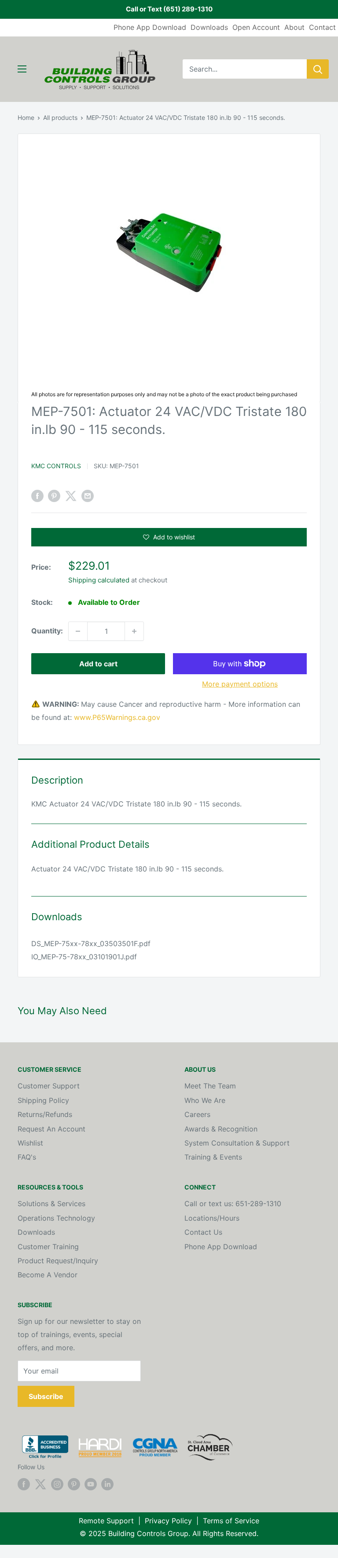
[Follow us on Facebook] (24, 1484)
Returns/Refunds (45, 1114)
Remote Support (106, 1520)
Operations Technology (56, 1218)
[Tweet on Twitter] (71, 496)
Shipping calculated (98, 580)
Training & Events (213, 1157)
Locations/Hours (211, 1218)
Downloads (209, 27)
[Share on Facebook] (37, 496)
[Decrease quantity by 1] (78, 631)
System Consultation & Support (237, 1143)
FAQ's (27, 1157)
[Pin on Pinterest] (54, 496)
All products (60, 117)
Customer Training (48, 1246)
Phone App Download (150, 27)
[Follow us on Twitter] (40, 1484)
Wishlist (30, 1143)
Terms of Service (231, 1520)
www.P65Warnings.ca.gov (117, 717)
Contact (322, 27)
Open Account (256, 27)
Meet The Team (210, 1085)
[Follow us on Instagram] (57, 1484)
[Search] (318, 69)
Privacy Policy (168, 1520)
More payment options (240, 684)
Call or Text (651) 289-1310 (169, 9)
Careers (197, 1114)
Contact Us (203, 1232)
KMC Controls (56, 466)
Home (26, 117)
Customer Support (49, 1085)
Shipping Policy (43, 1100)
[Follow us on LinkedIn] (107, 1484)
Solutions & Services (51, 1203)
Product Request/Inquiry (58, 1260)
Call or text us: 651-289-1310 (232, 1203)
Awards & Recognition (220, 1128)
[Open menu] (22, 68)
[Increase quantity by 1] (134, 631)
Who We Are (204, 1100)
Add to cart (98, 663)
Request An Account (51, 1128)
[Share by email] (87, 496)
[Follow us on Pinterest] (74, 1484)
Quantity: (47, 630)
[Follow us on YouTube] (90, 1484)
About (294, 27)
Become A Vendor (47, 1274)
